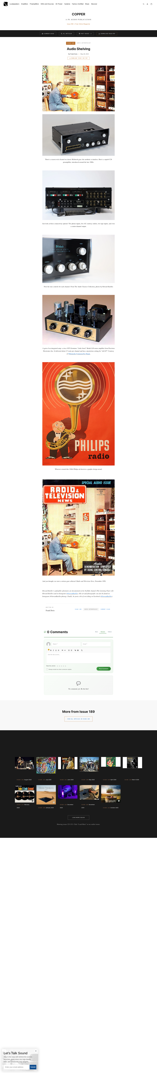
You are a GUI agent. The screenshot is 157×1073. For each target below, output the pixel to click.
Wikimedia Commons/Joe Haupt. (79, 354)
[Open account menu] (147, 4)
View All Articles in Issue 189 (78, 719)
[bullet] (71, 650)
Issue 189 (78, 609)
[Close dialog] (35, 1051)
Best (96, 631)
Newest (103, 631)
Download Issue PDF (108, 33)
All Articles (67, 33)
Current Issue (49, 33)
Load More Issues (78, 817)
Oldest (110, 631)
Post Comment (103, 668)
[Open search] (144, 4)
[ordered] (69, 650)
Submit (33, 1067)
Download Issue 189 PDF (79, 58)
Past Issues (85, 33)
